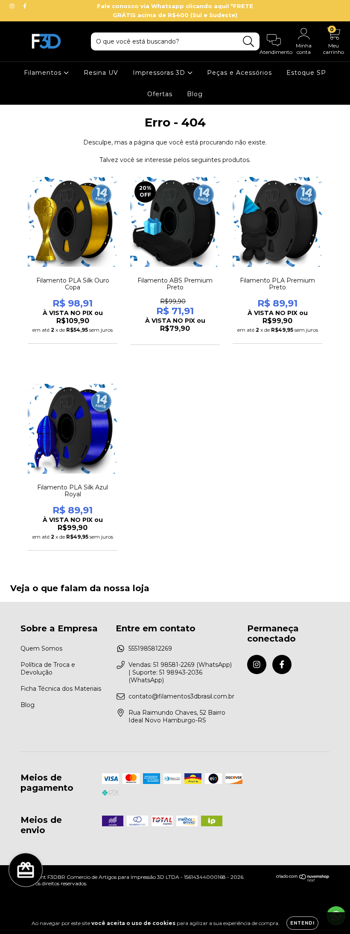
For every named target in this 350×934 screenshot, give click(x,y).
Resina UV (101, 73)
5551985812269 (150, 648)
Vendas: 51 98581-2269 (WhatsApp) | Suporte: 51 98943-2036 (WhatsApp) (180, 672)
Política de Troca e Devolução (47, 668)
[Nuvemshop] (303, 880)
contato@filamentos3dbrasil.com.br (181, 696)
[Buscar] (249, 42)
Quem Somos (41, 648)
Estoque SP (306, 73)
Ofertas (159, 94)
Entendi (302, 923)
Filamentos (44, 73)
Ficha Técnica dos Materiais (60, 688)
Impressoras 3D (160, 73)
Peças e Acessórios (239, 73)
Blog (195, 94)
